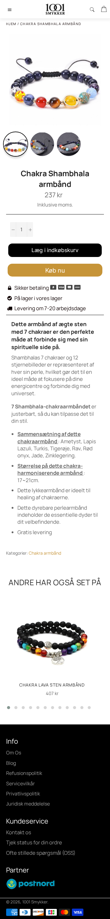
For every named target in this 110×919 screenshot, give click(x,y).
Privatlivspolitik (23, 793)
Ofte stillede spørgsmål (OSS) (40, 852)
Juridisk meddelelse (28, 803)
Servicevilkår (20, 783)
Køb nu (55, 270)
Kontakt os (18, 832)
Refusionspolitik (24, 773)
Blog (11, 763)
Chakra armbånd (45, 553)
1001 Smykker (34, 902)
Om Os (13, 752)
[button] (8, 708)
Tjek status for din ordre (34, 842)
